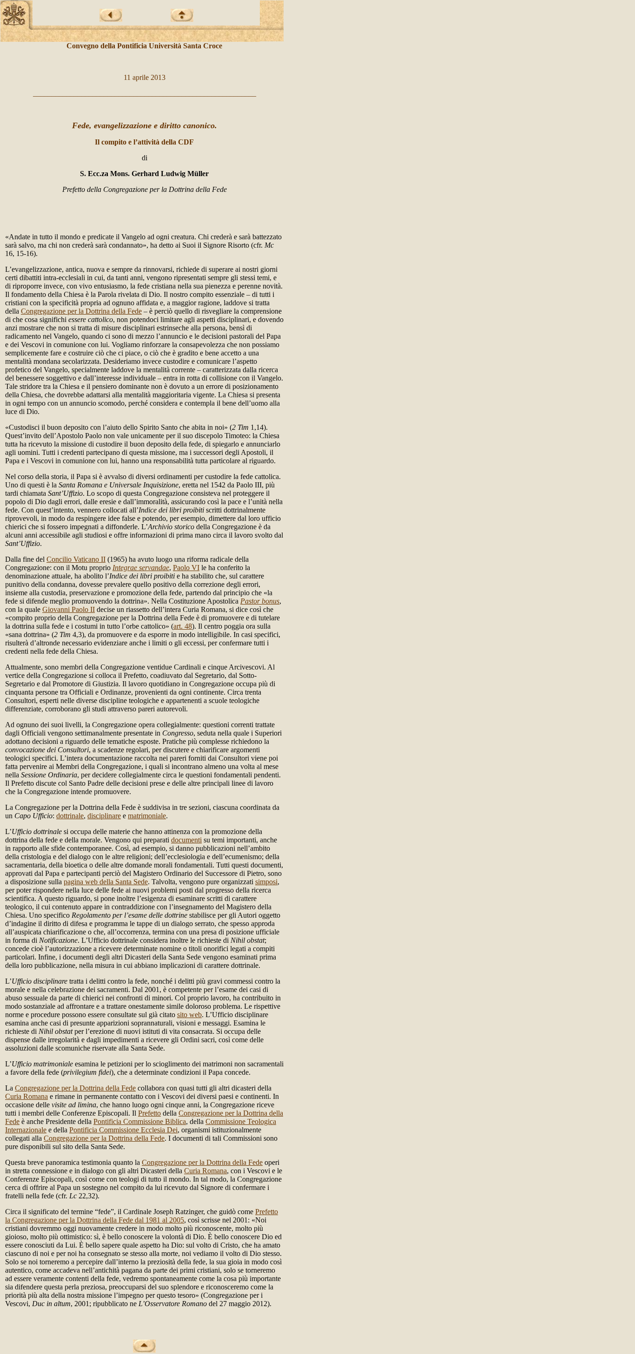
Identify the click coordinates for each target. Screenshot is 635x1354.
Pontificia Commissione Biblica (139, 1121)
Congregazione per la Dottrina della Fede (81, 311)
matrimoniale (147, 816)
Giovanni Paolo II (68, 609)
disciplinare (104, 816)
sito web (189, 1015)
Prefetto (149, 1113)
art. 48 (182, 626)
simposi (266, 882)
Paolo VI (186, 568)
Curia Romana (26, 1096)
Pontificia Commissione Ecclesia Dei (123, 1130)
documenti (186, 840)
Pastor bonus (259, 601)
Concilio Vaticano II (76, 559)
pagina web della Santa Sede (106, 882)
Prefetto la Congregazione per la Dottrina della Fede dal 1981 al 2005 (141, 1216)
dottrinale (70, 816)
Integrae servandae (140, 568)
